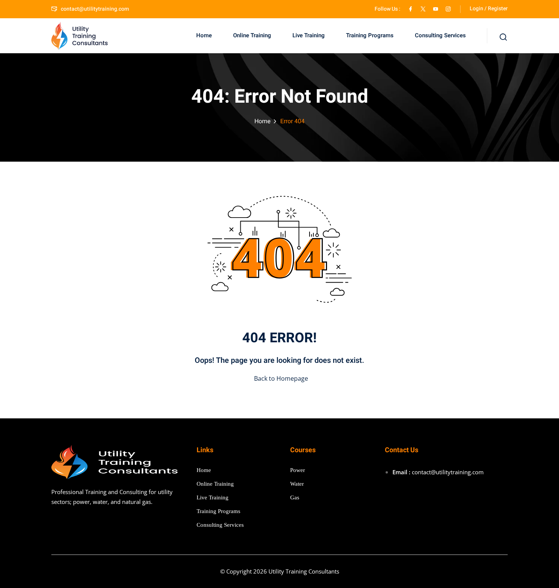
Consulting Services (440, 35)
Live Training (308, 35)
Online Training (252, 35)
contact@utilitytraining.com (95, 9)
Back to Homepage (281, 378)
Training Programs (370, 35)
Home (204, 35)
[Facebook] (410, 9)
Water (297, 484)
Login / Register (489, 9)
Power (297, 470)
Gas (294, 497)
